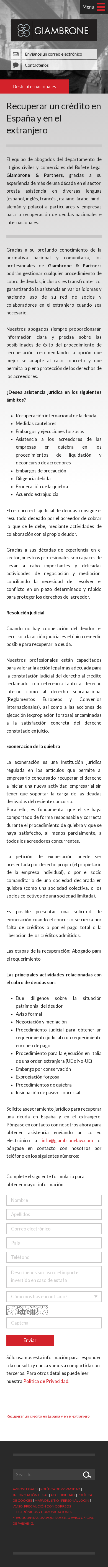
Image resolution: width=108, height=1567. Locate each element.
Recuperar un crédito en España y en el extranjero (48, 1416)
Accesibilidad (62, 1495)
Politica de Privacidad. (46, 1381)
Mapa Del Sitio (47, 1500)
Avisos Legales (25, 1489)
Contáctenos (37, 65)
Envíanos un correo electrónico (53, 53)
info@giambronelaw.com (67, 1140)
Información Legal (30, 1495)
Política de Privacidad (60, 1489)
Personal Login (75, 1500)
